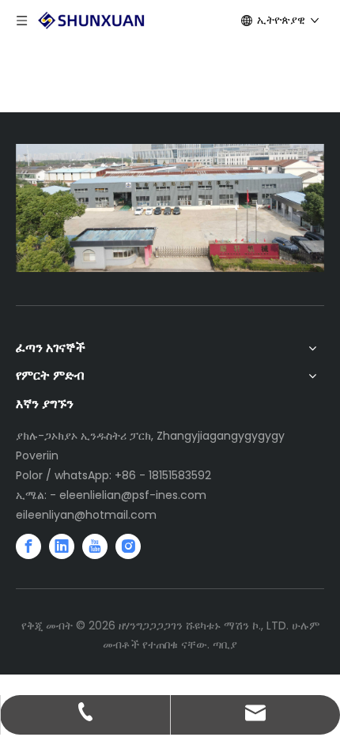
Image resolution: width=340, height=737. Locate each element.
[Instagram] (128, 546)
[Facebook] (28, 546)
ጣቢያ (225, 644)
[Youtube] (95, 546)
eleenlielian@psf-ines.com (132, 495)
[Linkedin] (61, 546)
